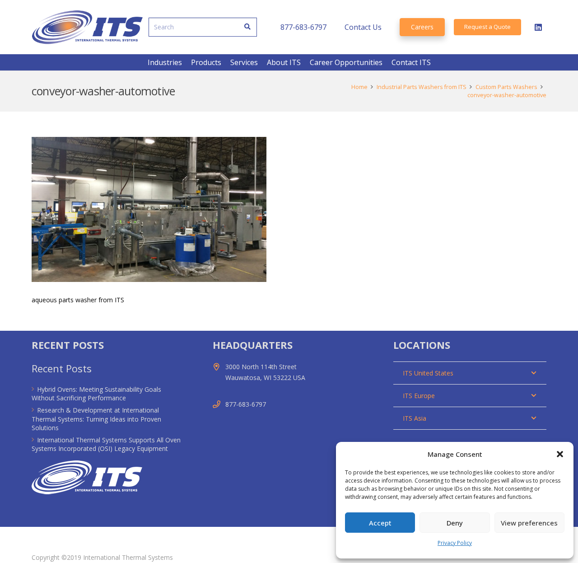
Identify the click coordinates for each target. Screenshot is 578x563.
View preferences (529, 522)
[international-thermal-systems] (87, 27)
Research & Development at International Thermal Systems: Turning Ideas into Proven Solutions (96, 419)
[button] (559, 454)
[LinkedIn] (538, 27)
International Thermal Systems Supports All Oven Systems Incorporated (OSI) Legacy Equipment (106, 444)
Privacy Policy (455, 543)
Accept (380, 522)
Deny (455, 522)
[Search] (247, 27)
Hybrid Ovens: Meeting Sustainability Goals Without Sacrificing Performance (96, 394)
